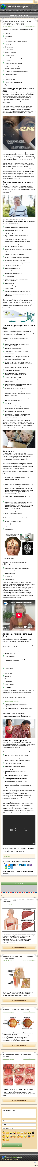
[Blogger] (17, 864)
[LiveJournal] (22, 864)
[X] (14, 864)
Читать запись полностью (19, 947)
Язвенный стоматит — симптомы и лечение (17, 1056)
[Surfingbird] (25, 864)
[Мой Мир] (11, 864)
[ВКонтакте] (6, 864)
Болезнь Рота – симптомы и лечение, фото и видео (18, 957)
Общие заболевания (29, 26)
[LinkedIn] (20, 864)
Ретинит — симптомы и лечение (16, 1010)
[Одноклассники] (9, 864)
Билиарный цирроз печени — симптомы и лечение (19, 901)
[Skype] (9, 867)
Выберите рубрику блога (19, 15)
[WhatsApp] (6, 867)
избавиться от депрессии (12, 701)
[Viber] (31, 864)
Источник (7, 856)
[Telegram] (11, 867)
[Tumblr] (28, 864)
